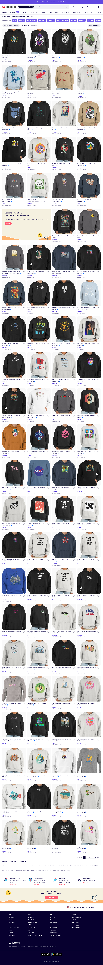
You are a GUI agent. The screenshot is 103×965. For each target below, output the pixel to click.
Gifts (99, 12)
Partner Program (33, 922)
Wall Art (44, 12)
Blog (10, 925)
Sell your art (31, 927)
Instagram (78, 917)
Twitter (77, 922)
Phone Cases (34, 12)
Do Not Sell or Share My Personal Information (37, 946)
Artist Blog (31, 932)
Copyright (53, 930)
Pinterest (77, 927)
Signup (11, 932)
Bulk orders (12, 935)
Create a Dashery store (35, 935)
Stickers (25, 12)
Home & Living (54, 12)
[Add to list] (23, 56)
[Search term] (66, 6)
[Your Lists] (95, 7)
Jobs (29, 930)
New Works (12, 922)
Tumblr (77, 925)
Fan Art (11, 920)
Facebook (78, 920)
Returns (52, 920)
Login (10, 930)
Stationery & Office (88, 12)
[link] (14, 20)
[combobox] (43, 7)
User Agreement (13, 946)
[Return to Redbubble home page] (9, 7)
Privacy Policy (21, 946)
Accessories (76, 12)
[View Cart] (99, 7)
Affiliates (30, 925)
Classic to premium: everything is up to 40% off (51, 1)
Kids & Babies (65, 12)
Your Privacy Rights (55, 935)
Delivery (52, 917)
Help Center (53, 922)
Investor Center (32, 920)
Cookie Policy (53, 946)
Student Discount (14, 927)
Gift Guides (12, 917)
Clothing (14, 12)
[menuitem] (4, 12)
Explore (4, 12)
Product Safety (54, 927)
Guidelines (53, 925)
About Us (31, 917)
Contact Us (53, 932)
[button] (51, 1)
